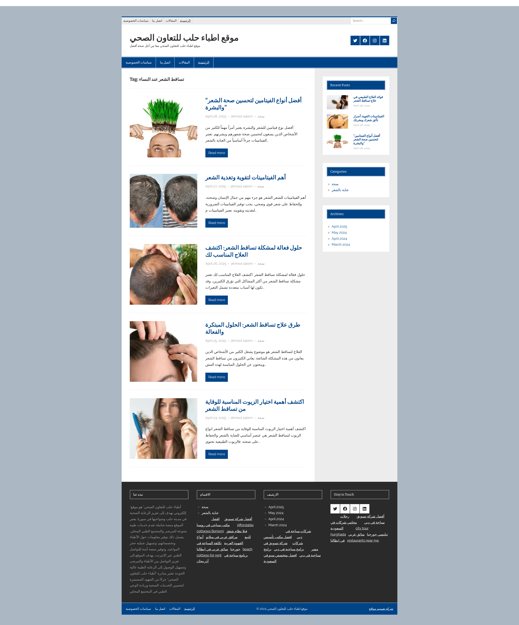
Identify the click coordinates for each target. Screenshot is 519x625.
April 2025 (339, 226)
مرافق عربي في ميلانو (221, 537)
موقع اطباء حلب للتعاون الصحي (184, 38)
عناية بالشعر (340, 190)
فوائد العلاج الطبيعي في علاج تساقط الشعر (368, 99)
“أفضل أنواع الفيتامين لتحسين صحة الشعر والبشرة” (253, 104)
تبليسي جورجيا (377, 534)
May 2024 (339, 232)
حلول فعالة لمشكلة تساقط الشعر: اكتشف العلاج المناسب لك (253, 251)
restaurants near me (363, 540)
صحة (261, 116)
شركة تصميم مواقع (381, 609)
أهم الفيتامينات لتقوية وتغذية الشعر (245, 177)
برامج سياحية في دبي (289, 549)
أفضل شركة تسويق (238, 519)
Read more (216, 153)
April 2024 (339, 239)
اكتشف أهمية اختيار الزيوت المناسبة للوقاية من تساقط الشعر (254, 405)
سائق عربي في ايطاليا (212, 549)
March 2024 (341, 244)
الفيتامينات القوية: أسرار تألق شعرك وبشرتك (368, 118)
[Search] (394, 21)
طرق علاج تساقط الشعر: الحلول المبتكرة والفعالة (252, 328)
